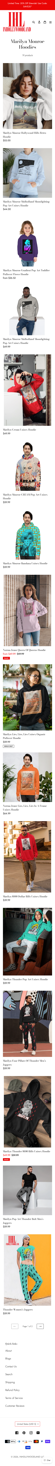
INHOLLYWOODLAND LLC (31, 1456)
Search (9, 1374)
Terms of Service (14, 1398)
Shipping (10, 1382)
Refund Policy (12, 1390)
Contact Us (11, 1366)
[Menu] (50, 22)
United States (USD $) (26, 1424)
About (8, 1351)
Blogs (8, 1358)
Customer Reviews (14, 1406)
